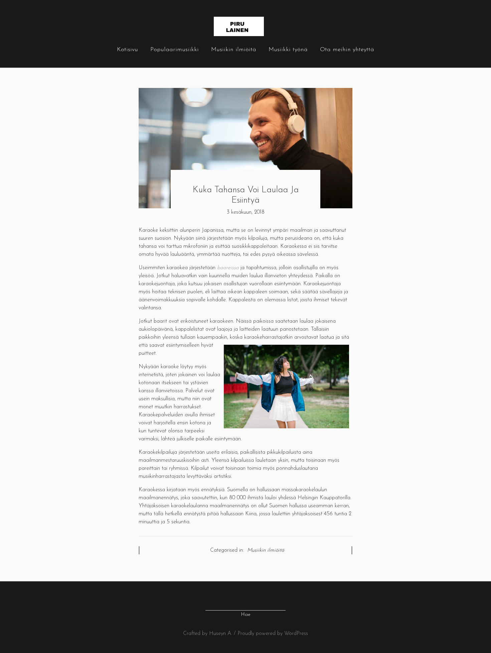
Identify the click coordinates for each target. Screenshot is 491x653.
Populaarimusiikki (174, 50)
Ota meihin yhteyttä (347, 50)
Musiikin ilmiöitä (233, 50)
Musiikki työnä (288, 50)
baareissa (228, 267)
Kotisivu (127, 50)
